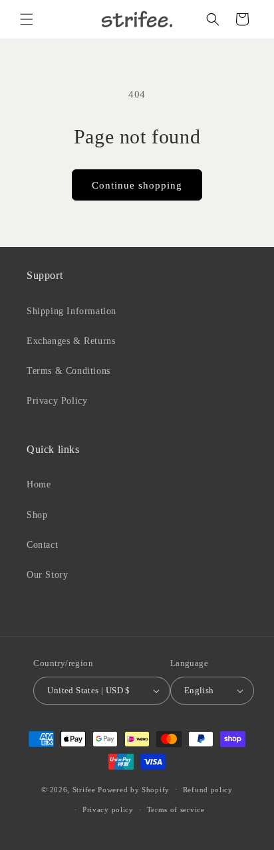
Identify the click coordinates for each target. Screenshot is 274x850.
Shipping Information (71, 311)
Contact (42, 545)
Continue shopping (137, 185)
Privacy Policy (57, 401)
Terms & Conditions (68, 371)
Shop (37, 515)
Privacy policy (108, 809)
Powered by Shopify (134, 789)
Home (39, 484)
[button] (26, 19)
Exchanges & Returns (71, 341)
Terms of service (176, 809)
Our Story (47, 575)
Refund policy (208, 790)
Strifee (84, 789)
